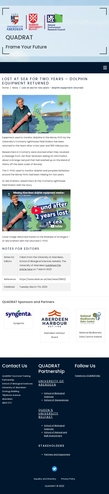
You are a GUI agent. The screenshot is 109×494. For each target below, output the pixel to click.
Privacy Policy (68, 478)
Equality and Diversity (45, 478)
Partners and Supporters (57, 454)
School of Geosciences (56, 400)
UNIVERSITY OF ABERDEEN (51, 383)
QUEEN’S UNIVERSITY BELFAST (48, 413)
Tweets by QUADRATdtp (87, 375)
